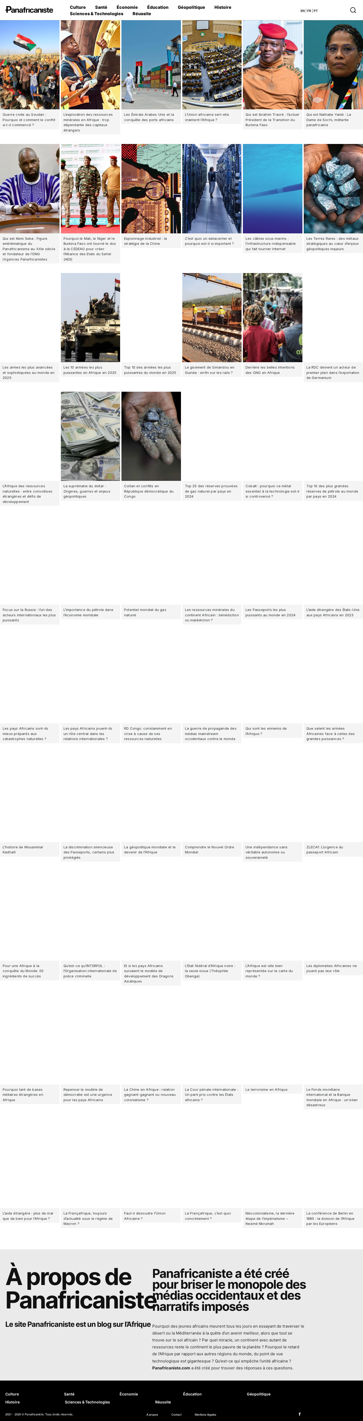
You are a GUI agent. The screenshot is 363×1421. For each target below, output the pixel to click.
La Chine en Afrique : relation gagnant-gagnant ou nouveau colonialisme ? (150, 1094)
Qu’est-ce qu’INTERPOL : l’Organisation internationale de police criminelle (90, 971)
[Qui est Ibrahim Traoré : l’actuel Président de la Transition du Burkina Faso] (272, 64)
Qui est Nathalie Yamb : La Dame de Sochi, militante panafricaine (328, 119)
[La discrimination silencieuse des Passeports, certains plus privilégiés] (90, 797)
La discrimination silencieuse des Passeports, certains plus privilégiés (89, 852)
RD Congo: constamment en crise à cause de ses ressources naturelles (148, 733)
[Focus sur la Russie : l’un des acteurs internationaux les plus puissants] (30, 560)
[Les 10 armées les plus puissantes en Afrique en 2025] (90, 317)
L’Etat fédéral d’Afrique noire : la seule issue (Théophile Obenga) (210, 971)
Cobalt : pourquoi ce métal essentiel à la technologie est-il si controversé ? (272, 491)
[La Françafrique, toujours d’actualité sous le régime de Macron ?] (90, 1163)
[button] (337, 10)
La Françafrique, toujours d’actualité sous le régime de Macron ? (88, 1218)
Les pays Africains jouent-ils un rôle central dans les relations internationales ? (88, 733)
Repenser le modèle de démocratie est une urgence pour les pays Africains (88, 1094)
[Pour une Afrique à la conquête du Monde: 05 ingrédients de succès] (30, 915)
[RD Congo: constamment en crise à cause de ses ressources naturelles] (151, 678)
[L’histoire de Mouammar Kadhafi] (30, 797)
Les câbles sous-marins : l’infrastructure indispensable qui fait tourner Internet (271, 243)
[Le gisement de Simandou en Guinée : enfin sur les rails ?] (212, 317)
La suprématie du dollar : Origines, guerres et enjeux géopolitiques (87, 491)
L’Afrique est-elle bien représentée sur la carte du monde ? (269, 971)
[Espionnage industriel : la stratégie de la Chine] (151, 188)
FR (309, 11)
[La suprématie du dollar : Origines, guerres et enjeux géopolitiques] (90, 436)
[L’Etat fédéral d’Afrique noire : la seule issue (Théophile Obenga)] (212, 915)
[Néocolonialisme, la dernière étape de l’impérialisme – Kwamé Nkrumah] (272, 1163)
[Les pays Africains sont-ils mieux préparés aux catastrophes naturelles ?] (30, 678)
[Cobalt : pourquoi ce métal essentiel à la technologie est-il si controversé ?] (272, 436)
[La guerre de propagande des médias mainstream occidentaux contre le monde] (212, 678)
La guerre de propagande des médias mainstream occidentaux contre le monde (211, 733)
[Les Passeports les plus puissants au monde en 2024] (272, 560)
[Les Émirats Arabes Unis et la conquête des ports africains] (151, 64)
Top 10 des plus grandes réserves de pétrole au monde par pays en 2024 (332, 491)
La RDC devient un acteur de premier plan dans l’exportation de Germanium (333, 372)
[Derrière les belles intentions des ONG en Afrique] (272, 317)
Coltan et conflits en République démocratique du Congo (149, 491)
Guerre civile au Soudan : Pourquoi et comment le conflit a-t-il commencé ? (29, 119)
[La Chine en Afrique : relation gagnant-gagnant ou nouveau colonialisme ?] (151, 1039)
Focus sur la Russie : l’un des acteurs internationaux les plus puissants (29, 615)
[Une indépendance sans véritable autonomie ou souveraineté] (272, 797)
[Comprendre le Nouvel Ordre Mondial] (212, 797)
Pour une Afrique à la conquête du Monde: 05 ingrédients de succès (23, 971)
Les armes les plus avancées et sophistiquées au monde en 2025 (29, 372)
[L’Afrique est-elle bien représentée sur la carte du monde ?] (272, 915)
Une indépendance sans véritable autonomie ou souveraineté (267, 852)
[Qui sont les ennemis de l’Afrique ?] (272, 678)
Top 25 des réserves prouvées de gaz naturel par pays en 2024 (211, 491)
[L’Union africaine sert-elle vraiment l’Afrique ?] (212, 64)
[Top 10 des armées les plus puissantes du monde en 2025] (151, 317)
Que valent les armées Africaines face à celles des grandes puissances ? (330, 733)
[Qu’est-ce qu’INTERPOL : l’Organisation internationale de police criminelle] (90, 915)
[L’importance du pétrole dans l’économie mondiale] (90, 560)
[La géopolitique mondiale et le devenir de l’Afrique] (151, 797)
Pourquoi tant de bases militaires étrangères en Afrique (23, 1094)
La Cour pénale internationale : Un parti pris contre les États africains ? (211, 1094)
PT (316, 11)
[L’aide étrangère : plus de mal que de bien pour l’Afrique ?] (30, 1163)
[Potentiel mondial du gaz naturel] (151, 560)
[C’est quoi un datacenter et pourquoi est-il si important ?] (212, 188)
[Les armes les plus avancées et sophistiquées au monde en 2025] (30, 317)
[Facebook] (299, 1414)
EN (303, 11)
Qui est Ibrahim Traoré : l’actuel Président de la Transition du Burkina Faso (272, 119)
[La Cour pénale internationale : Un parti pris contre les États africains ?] (212, 1039)
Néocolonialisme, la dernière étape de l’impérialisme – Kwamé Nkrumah (270, 1218)
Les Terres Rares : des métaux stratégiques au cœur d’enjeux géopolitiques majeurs (332, 243)
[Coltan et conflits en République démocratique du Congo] (151, 436)
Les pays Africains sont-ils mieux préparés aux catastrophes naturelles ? (25, 733)
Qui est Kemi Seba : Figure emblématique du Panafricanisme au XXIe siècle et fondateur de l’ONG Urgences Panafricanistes (29, 248)
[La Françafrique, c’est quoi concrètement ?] (212, 1163)
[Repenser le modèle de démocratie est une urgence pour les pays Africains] (90, 1039)
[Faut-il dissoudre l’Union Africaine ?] (151, 1163)
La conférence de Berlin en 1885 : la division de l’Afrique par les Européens (330, 1218)
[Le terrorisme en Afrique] (272, 1039)
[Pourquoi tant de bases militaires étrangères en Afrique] (30, 1039)
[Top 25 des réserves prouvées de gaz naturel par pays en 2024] (212, 436)
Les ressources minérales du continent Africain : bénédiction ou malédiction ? (212, 615)
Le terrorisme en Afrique (267, 1089)
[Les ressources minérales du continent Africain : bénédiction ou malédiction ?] (212, 560)
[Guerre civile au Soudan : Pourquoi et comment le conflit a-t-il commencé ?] (30, 64)
